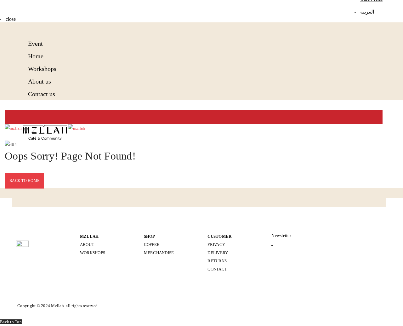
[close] (30, 28)
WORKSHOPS (92, 252)
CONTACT (217, 269)
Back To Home (24, 180)
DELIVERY (217, 252)
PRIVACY (216, 244)
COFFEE (152, 244)
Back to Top (11, 321)
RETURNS (217, 261)
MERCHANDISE (159, 252)
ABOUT (87, 244)
